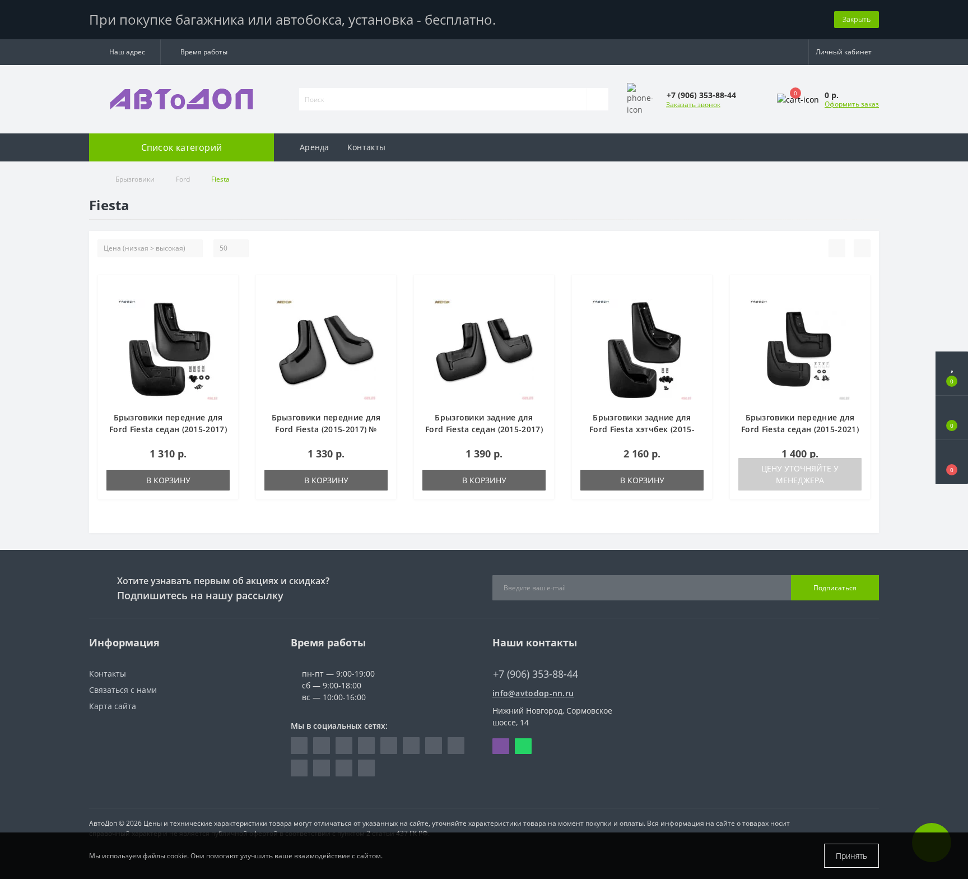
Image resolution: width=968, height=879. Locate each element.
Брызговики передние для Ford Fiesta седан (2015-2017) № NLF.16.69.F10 (168, 429)
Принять (851, 855)
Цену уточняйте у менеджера (800, 474)
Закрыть (857, 19)
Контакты (366, 147)
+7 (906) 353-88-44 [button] (535, 674)
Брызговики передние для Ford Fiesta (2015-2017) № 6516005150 (326, 429)
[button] (124, 52)
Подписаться (835, 588)
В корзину (168, 480)
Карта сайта (112, 706)
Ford (183, 179)
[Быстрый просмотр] (225, 322)
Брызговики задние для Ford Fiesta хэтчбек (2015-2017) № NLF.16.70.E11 (642, 429)
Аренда (314, 147)
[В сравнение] (225, 305)
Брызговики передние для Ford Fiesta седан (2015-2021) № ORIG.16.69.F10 (800, 429)
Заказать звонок (693, 104)
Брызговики (135, 179)
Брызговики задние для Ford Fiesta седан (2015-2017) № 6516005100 (484, 429)
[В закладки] (225, 289)
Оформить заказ (852, 104)
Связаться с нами (123, 689)
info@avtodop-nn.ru (533, 693)
